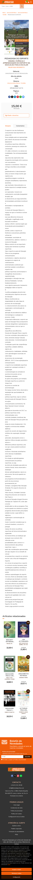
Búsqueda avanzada (28, 6)
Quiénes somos (16, 826)
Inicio (4, 12)
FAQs (16, 834)
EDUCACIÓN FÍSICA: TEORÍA (16, 83)
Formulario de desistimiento (16, 831)
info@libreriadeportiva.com (16, 788)
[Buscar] (22, 6)
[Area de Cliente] (28, 2)
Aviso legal (16, 805)
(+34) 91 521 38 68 (16, 785)
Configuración (16, 877)
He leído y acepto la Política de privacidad (14, 759)
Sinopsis (8, 126)
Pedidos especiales (16, 828)
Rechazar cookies (16, 873)
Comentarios (20, 126)
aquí (9, 864)
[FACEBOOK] (12, 776)
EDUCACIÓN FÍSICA (12, 12)
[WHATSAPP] (21, 776)
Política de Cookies (16, 814)
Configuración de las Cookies (16, 816)
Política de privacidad (16, 811)
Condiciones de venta (16, 808)
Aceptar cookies (16, 869)
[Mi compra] (26, 2)
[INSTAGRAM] (18, 776)
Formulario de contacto (16, 796)
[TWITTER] (15, 776)
